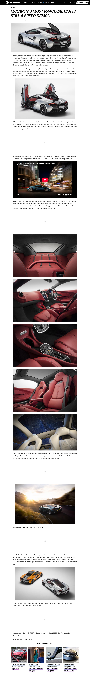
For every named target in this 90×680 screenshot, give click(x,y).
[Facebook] (61, 2)
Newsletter (83, 2)
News (26, 2)
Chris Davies (16, 20)
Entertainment (50, 2)
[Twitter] (64, 2)
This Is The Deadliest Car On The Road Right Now (18, 667)
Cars (40, 2)
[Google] (67, 2)
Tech (33, 2)
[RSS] (74, 2)
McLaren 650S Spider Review (32, 527)
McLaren (24, 58)
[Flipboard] (71, 2)
